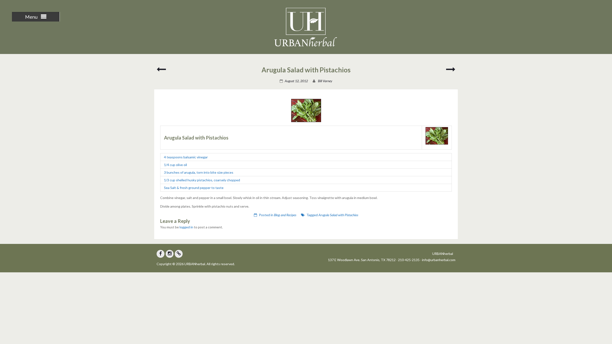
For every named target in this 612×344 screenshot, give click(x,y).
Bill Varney (325, 81)
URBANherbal (442, 254)
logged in (186, 227)
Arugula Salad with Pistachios (338, 215)
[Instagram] (170, 254)
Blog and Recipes (285, 215)
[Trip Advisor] (179, 254)
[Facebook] (160, 254)
